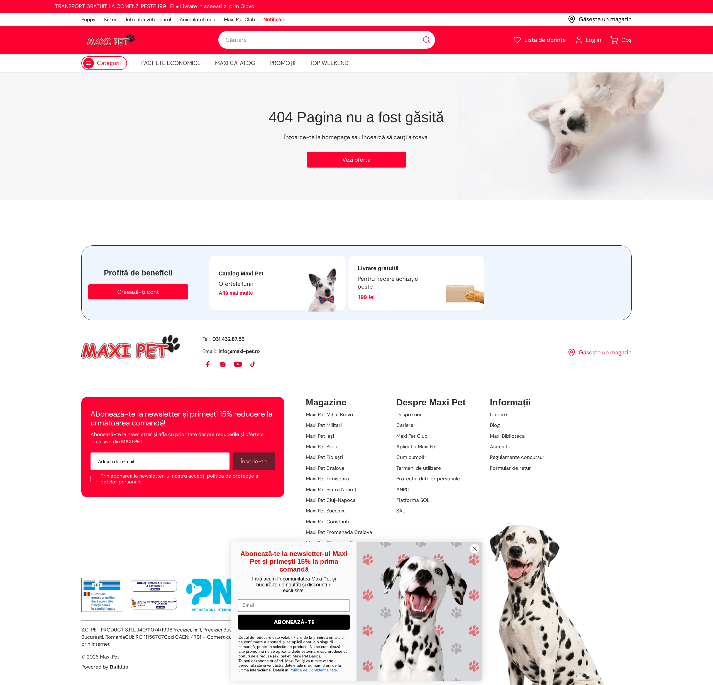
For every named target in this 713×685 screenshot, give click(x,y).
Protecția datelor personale (428, 478)
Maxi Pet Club (239, 19)
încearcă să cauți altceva (395, 137)
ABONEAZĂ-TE (294, 621)
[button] (539, 40)
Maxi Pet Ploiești (324, 457)
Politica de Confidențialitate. (313, 668)
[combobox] (326, 40)
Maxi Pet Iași (320, 436)
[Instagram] (223, 364)
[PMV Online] (101, 595)
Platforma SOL (412, 500)
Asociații (500, 446)
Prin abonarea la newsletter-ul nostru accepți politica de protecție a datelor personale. (179, 479)
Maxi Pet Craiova (325, 468)
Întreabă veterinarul (148, 19)
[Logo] (110, 40)
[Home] (130, 347)
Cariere (404, 425)
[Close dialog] (475, 547)
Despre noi (408, 414)
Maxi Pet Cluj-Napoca (331, 500)
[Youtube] (238, 364)
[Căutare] (426, 40)
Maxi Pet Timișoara (327, 478)
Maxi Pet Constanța (328, 521)
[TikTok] (253, 364)
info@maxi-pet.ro (239, 351)
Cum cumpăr (411, 457)
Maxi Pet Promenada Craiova (339, 532)
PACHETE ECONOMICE (171, 63)
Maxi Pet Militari (324, 425)
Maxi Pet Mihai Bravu (329, 414)
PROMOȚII (283, 63)
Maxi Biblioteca (507, 436)
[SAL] (154, 604)
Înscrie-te (254, 461)
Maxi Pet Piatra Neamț (331, 489)
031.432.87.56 (229, 339)
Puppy (88, 19)
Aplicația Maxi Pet (416, 446)
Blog (495, 425)
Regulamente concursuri (518, 457)
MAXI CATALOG (235, 63)
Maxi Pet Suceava (326, 510)
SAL (400, 510)
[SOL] (154, 586)
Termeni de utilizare (418, 468)
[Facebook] (208, 364)
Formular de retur (510, 468)
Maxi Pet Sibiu (321, 446)
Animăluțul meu (197, 19)
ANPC (402, 489)
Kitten (111, 19)
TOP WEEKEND (329, 63)
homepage (336, 137)
